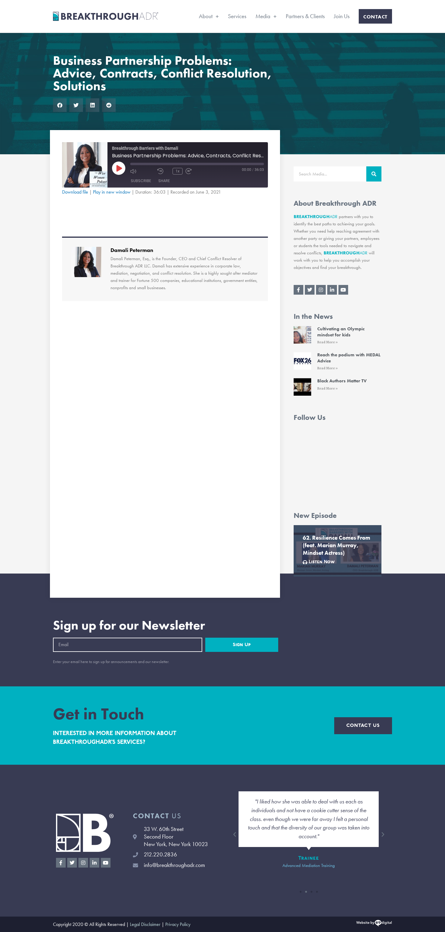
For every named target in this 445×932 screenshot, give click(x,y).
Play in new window (111, 192)
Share (164, 180)
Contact (375, 16)
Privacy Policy (177, 924)
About (206, 16)
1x (178, 171)
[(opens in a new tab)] (302, 336)
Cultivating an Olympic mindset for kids (340, 332)
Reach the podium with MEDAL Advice (349, 358)
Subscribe (141, 180)
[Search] (373, 173)
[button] (60, 105)
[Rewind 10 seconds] (163, 171)
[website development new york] (374, 924)
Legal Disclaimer (145, 924)
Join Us (342, 16)
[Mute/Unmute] (142, 171)
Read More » (327, 342)
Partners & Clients (305, 16)
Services (237, 16)
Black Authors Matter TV (342, 381)
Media (262, 16)
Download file (75, 192)
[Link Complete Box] (337, 551)
